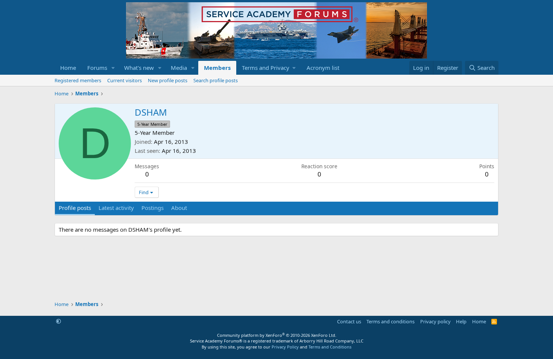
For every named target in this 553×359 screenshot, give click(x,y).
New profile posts (167, 80)
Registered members (78, 80)
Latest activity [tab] (116, 207)
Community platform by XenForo (276, 335)
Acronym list (323, 67)
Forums (97, 67)
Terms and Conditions (329, 347)
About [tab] (179, 207)
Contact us (349, 321)
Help (461, 321)
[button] (113, 68)
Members (217, 67)
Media (179, 67)
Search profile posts (215, 80)
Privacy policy (435, 321)
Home (68, 67)
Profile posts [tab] (75, 207)
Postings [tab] (152, 207)
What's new (139, 67)
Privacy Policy (285, 347)
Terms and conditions (390, 321)
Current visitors (124, 80)
